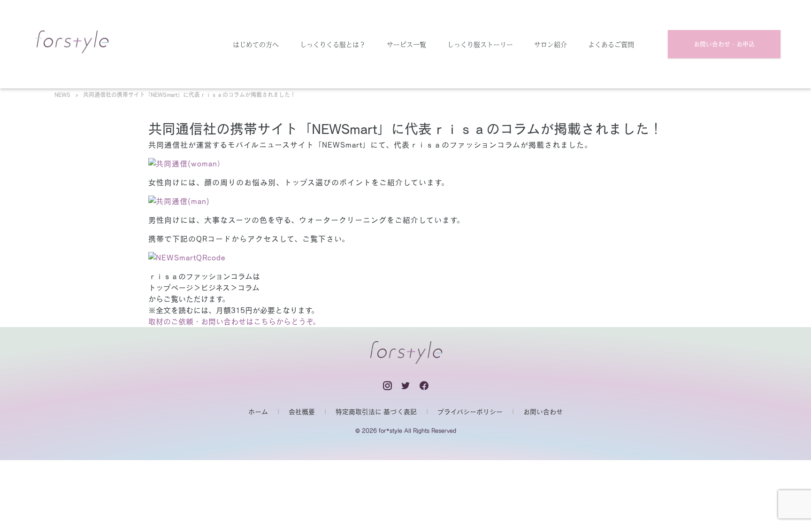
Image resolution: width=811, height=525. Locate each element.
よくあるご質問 (611, 44)
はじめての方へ (256, 44)
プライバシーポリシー (470, 411)
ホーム (258, 411)
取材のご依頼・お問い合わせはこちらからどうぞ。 (234, 321)
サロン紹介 (550, 44)
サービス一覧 (406, 44)
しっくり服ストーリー (480, 44)
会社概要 (302, 411)
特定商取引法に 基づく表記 (376, 411)
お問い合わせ (543, 411)
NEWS (62, 94)
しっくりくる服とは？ (333, 44)
